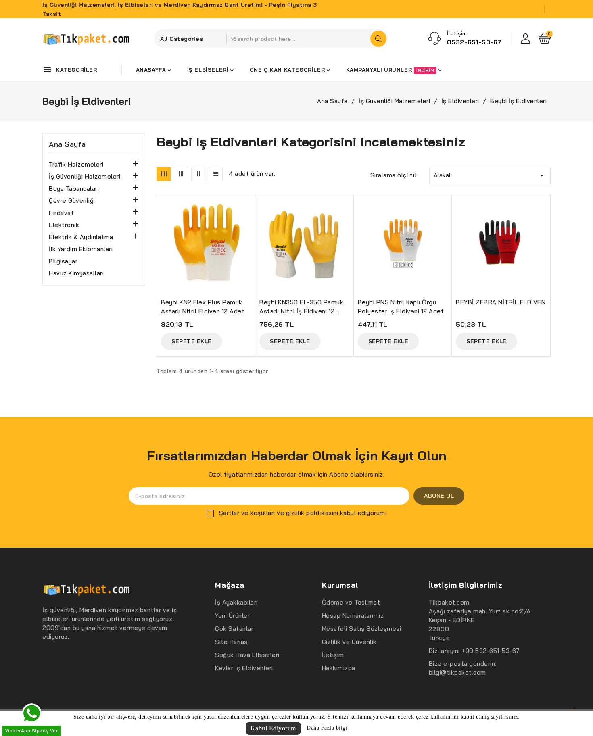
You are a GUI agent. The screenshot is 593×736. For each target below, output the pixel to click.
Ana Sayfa (67, 144)
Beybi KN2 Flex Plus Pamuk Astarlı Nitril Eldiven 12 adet (202, 306)
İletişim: (458, 33)
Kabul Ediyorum (273, 728)
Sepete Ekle (191, 341)
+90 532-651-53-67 (490, 651)
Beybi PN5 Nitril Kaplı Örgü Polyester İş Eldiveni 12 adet (401, 306)
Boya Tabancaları (74, 188)
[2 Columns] (198, 174)
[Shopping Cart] (545, 38)
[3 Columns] (181, 174)
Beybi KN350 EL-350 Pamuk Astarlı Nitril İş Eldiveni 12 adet (301, 307)
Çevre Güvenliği (72, 200)
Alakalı (490, 175)
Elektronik (64, 225)
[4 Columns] (163, 174)
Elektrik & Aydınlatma (81, 237)
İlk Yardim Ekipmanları (81, 249)
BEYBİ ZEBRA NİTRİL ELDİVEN (500, 302)
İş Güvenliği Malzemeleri (84, 176)
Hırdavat (61, 213)
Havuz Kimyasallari (76, 273)
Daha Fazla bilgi (327, 728)
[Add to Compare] (252, 220)
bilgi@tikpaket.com (457, 672)
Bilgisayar (63, 261)
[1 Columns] (215, 174)
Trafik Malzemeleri (76, 164)
